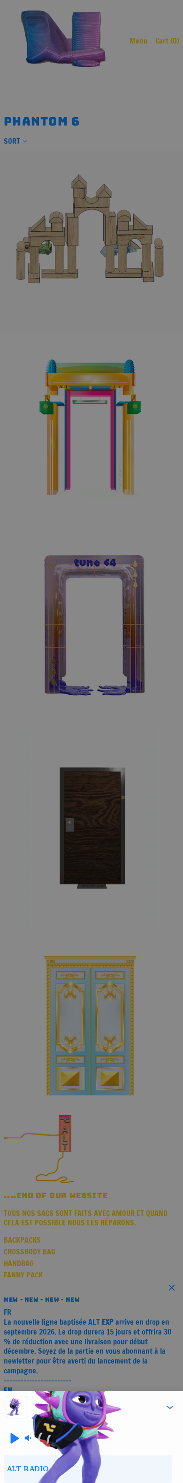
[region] (91, 1469)
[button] (169, 1407)
